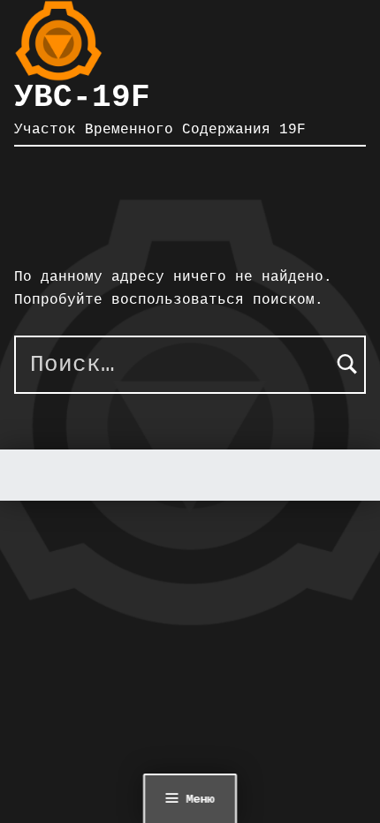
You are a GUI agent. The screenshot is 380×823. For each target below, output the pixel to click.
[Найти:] (190, 365)
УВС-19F (82, 97)
